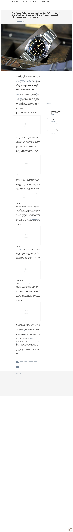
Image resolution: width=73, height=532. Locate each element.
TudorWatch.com (25, 330)
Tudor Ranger (33, 297)
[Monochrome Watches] (16, 1)
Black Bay (28, 221)
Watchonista (31, 338)
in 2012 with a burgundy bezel (28, 96)
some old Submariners (34, 219)
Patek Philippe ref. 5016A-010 (28, 78)
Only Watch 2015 (19, 77)
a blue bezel (20, 98)
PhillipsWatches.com (20, 332)
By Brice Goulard (19, 21)
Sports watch (18, 363)
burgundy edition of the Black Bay (22, 207)
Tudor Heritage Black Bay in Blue (22, 95)
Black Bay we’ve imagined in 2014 (25, 181)
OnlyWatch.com (32, 330)
